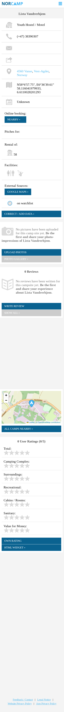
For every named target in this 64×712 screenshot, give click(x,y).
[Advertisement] (32, 353)
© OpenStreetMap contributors (48, 422)
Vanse (28, 71)
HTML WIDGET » (14, 547)
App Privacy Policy (46, 703)
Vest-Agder (41, 71)
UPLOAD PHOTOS (15, 252)
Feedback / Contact (23, 699)
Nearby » (13, 119)
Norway (22, 75)
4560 (20, 71)
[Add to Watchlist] (10, 203)
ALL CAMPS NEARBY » (18, 428)
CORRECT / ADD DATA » (19, 213)
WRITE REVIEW (14, 306)
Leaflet (31, 422)
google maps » (18, 191)
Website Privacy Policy (20, 703)
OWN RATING (12, 540)
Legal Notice (44, 699)
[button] (31, 403)
